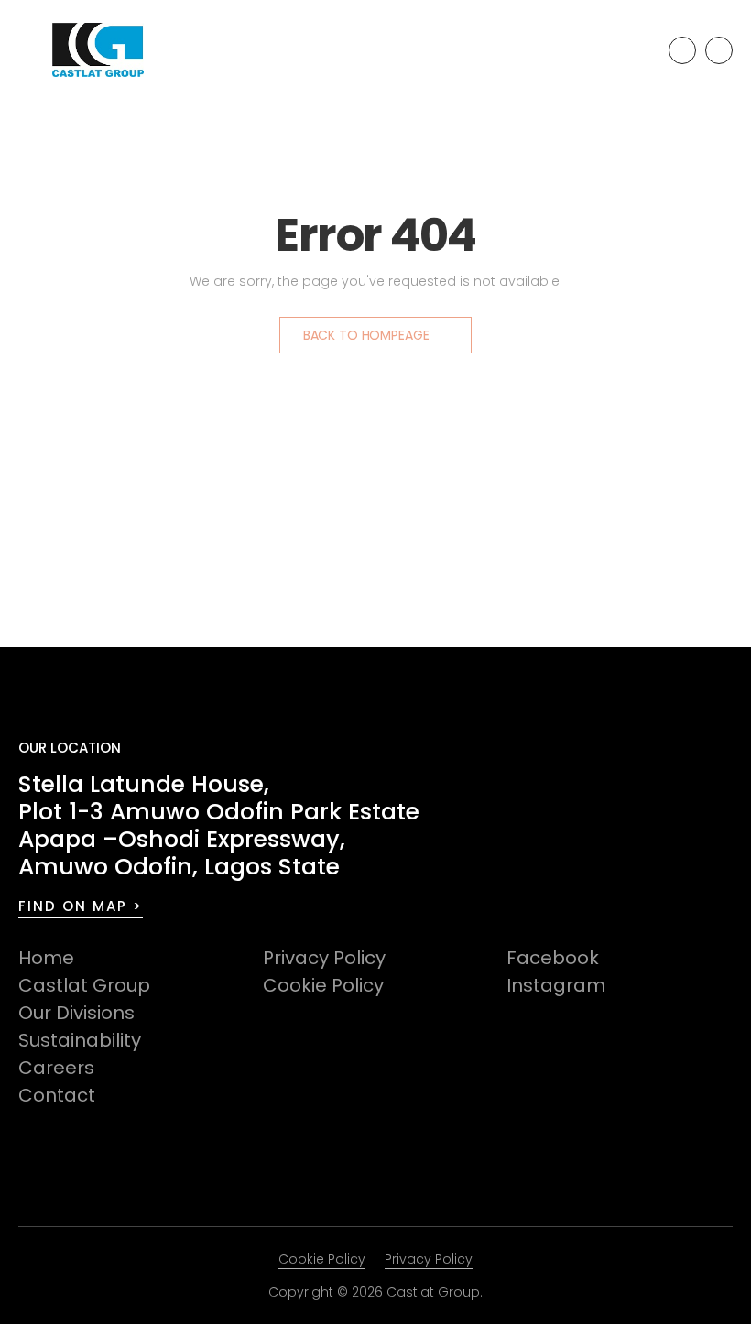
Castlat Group (84, 985)
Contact (56, 1095)
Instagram (555, 985)
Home (46, 958)
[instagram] (719, 50)
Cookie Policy (323, 985)
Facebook (552, 958)
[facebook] (682, 50)
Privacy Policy (324, 958)
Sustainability (79, 1040)
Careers (56, 1068)
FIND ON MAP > (80, 906)
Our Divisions (76, 1013)
